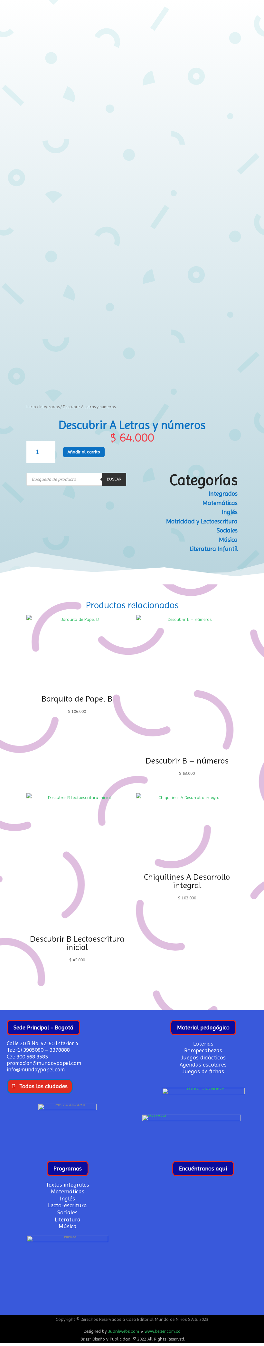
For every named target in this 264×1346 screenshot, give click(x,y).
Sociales (227, 530)
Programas (67, 1168)
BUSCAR (114, 479)
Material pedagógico (203, 1027)
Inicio (31, 406)
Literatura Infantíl (214, 548)
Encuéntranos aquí (203, 1168)
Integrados (49, 406)
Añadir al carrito (84, 451)
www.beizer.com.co (163, 1331)
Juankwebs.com (123, 1331)
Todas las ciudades (43, 1086)
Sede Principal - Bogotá (43, 1027)
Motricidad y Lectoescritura (202, 521)
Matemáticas (220, 503)
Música (228, 539)
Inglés (230, 512)
